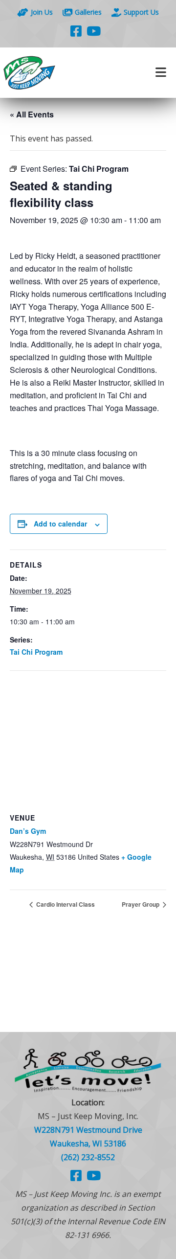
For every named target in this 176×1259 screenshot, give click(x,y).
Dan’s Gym (28, 831)
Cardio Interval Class (65, 904)
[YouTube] (94, 31)
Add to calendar (60, 523)
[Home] (44, 73)
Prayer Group (141, 904)
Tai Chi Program (36, 652)
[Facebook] (76, 31)
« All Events (32, 114)
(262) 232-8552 (88, 1157)
